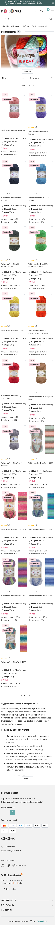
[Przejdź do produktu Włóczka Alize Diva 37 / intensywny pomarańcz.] (41, 307)
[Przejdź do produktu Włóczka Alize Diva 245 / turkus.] (41, 174)
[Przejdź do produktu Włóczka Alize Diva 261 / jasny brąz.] (41, 373)
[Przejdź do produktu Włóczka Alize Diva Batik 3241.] (14, 572)
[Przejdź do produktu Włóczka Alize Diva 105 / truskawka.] (14, 373)
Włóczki (26, 26)
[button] (50, 18)
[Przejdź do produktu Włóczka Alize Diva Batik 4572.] (14, 639)
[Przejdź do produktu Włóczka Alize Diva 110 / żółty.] (14, 307)
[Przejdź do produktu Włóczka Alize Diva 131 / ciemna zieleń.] (14, 241)
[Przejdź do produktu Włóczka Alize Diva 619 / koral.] (14, 108)
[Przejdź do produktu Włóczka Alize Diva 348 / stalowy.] (14, 440)
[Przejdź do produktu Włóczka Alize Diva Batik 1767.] (41, 506)
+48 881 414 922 (10, 846)
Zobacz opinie (10, 889)
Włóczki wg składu (40, 26)
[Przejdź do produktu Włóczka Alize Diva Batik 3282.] (41, 572)
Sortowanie (34, 78)
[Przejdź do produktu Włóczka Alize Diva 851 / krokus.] (41, 108)
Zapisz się (12, 812)
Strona (23, 86)
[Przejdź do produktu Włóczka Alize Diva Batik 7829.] (14, 506)
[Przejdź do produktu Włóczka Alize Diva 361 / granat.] (14, 174)
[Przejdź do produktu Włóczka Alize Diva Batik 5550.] (41, 440)
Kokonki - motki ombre (10, 26)
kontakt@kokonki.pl (12, 850)
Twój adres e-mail (8, 807)
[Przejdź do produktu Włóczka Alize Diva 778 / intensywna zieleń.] (41, 241)
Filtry (4, 78)
